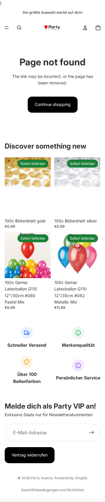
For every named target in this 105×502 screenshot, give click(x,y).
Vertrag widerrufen (30, 455)
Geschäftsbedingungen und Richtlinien (52, 490)
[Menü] (6, 28)
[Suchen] (19, 27)
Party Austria (41, 478)
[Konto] (85, 27)
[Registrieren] (91, 433)
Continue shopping (53, 104)
